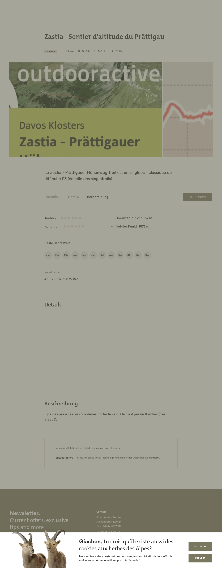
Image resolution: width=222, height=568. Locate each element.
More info (135, 560)
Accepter (200, 546)
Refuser (200, 558)
